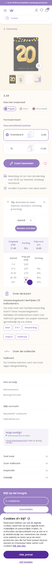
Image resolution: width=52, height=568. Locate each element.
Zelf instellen (26, 562)
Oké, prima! (26, 554)
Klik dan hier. (19, 545)
